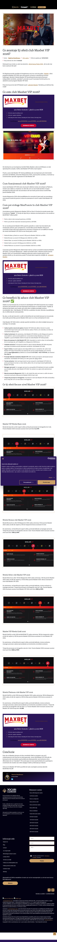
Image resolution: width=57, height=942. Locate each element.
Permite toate (46, 482)
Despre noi (5, 841)
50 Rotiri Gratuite (34, 816)
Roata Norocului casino (35, 813)
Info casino (26, 58)
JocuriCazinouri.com (8, 900)
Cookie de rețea (6, 868)
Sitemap (5, 871)
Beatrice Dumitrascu (14, 58)
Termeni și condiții (7, 859)
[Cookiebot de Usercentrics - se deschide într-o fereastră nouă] (48, 458)
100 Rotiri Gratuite (34, 819)
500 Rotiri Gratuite (34, 831)
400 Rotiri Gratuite (34, 828)
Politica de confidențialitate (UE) (10, 862)
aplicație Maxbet (33, 85)
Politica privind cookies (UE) (9, 865)
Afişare (50, 477)
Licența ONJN (6, 856)
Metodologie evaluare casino (9, 853)
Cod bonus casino (34, 795)
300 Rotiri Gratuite (34, 825)
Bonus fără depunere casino (36, 792)
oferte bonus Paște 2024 (36, 64)
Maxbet (46, 73)
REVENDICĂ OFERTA (28, 125)
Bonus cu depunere (34, 798)
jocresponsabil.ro (49, 919)
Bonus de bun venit (34, 801)
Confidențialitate (50, 893)
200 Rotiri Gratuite (34, 822)
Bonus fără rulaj (33, 807)
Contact (5, 847)
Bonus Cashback (33, 810)
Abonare (10, 883)
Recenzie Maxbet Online (41, 102)
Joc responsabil (6, 850)
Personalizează (27, 482)
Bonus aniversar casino (35, 804)
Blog (4, 844)
